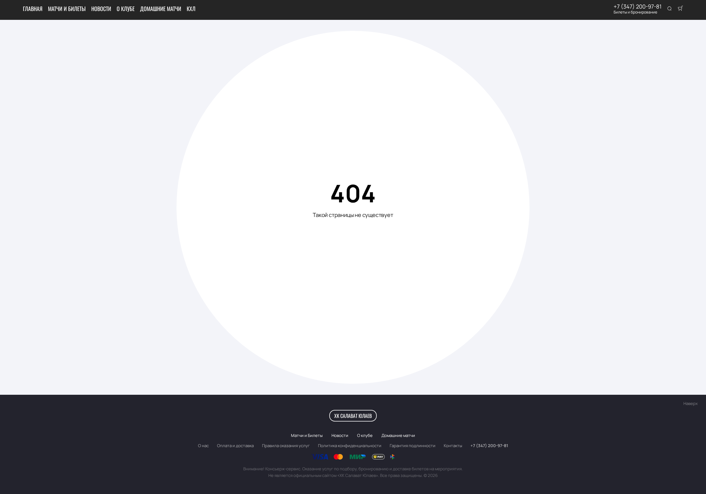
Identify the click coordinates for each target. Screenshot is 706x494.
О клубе (126, 8)
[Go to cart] (680, 8)
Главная (32, 8)
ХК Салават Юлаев (353, 415)
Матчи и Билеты (67, 8)
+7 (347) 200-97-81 (638, 6)
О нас (203, 446)
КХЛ (191, 8)
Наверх (690, 403)
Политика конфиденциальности (349, 446)
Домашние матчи (160, 8)
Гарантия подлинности (412, 446)
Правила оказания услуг (286, 446)
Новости (101, 8)
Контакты (453, 446)
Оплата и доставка (235, 446)
